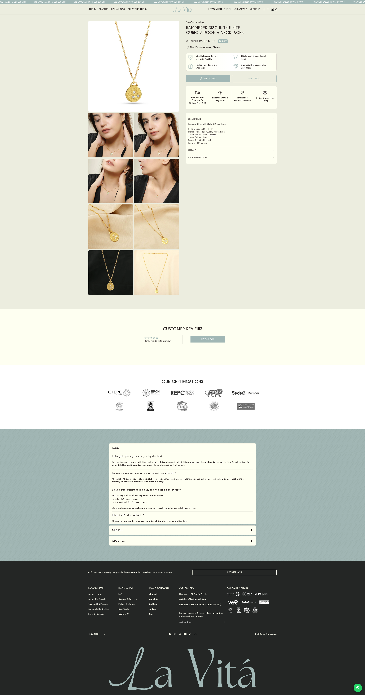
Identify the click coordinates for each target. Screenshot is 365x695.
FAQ (120, 594)
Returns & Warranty (127, 604)
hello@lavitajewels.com (195, 599)
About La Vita (95, 594)
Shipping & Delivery (127, 599)
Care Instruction (197, 157)
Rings (151, 614)
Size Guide (123, 609)
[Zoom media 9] (156, 272)
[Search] (268, 9)
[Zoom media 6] (110, 226)
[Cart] (276, 9)
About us (118, 540)
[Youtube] (185, 634)
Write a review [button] (207, 339)
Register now (234, 572)
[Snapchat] (195, 634)
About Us (255, 9)
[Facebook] (170, 634)
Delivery (192, 150)
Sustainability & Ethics (98, 609)
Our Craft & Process (98, 604)
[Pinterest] (190, 634)
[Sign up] (224, 622)
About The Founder (97, 599)
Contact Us (123, 614)
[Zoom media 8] (110, 272)
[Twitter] (180, 634)
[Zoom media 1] (133, 66)
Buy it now (254, 78)
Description (194, 119)
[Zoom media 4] (110, 181)
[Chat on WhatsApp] (358, 688)
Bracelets (153, 599)
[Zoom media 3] (156, 135)
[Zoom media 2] (110, 135)
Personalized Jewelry (219, 9)
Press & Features (96, 614)
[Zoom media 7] (156, 226)
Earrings (152, 609)
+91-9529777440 (198, 594)
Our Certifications (237, 588)
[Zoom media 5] (156, 181)
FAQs (115, 448)
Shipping (117, 530)
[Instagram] (175, 634)
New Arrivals (240, 9)
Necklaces (153, 604)
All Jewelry (154, 594)
